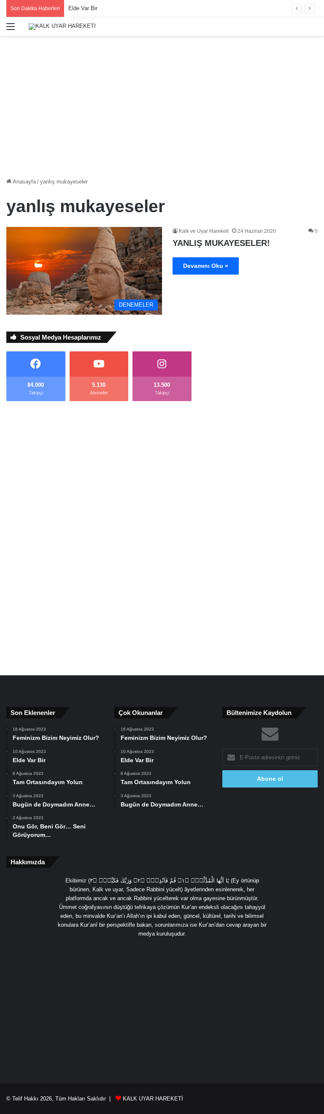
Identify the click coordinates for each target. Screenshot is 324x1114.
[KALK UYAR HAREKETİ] (62, 26)
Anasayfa (23, 181)
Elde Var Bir (82, 8)
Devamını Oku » (205, 265)
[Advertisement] (162, 103)
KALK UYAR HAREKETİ (153, 1098)
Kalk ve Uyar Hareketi (204, 231)
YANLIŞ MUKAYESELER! (221, 243)
